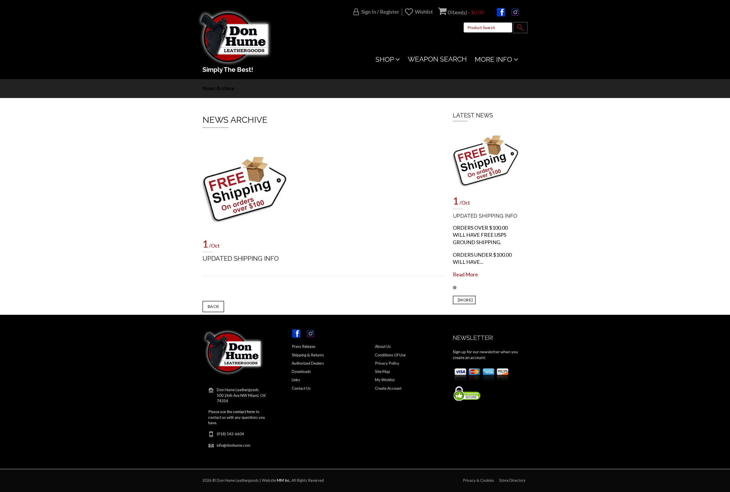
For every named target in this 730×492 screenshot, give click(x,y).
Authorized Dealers (308, 363)
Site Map (382, 371)
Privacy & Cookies (478, 480)
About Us (383, 346)
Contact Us (301, 388)
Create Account (388, 388)
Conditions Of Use (390, 355)
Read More (465, 274)
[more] (464, 300)
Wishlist (424, 12)
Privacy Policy (387, 363)
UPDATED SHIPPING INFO (240, 258)
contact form (244, 411)
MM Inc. (284, 480)
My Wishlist (385, 379)
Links (296, 379)
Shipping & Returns (308, 355)
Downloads (301, 371)
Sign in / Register (380, 12)
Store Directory (512, 480)
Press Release (303, 346)
